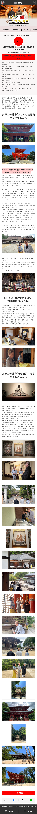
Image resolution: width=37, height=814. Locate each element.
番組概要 (6, 30)
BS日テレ (18, 2)
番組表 (11, 811)
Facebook (14, 800)
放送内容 (16, 30)
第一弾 (26, 30)
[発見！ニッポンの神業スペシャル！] (18, 15)
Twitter (23, 800)
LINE (31, 800)
